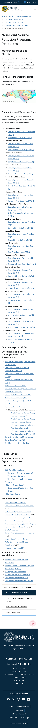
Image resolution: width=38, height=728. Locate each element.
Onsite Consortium (12, 530)
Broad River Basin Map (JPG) (19, 138)
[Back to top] (32, 623)
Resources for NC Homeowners (17, 407)
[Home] (13, 7)
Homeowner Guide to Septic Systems (19, 518)
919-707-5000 (19, 680)
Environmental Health (24, 16)
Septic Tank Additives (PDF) (15, 440)
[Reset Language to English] (25, 2)
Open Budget (25, 718)
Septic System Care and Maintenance (19, 437)
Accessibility (19, 710)
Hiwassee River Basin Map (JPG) (20, 201)
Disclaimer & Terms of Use (19, 714)
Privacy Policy (13, 718)
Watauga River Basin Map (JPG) (20, 315)
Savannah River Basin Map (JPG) (20, 288)
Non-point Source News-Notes (16, 527)
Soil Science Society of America (16, 578)
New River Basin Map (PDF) (18, 252)
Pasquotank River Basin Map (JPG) (21, 264)
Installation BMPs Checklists (15, 386)
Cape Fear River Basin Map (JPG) (20, 162)
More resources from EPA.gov (16, 548)
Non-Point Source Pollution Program (16, 25)
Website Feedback (23, 706)
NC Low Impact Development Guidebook (20, 389)
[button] (28, 8)
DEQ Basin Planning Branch (15, 470)
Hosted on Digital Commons (19, 723)
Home (3, 16)
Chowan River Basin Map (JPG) (19, 174)
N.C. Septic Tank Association (15, 571)
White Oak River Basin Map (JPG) (20, 327)
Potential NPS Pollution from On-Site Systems (19, 599)
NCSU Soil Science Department (16, 485)
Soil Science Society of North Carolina (19, 581)
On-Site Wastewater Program (13, 22)
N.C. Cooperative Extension (15, 476)
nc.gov (11, 706)
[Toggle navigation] (35, 8)
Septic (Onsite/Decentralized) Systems (19, 533)
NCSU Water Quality (12, 494)
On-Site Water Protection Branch (15, 19)
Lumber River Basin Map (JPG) (19, 228)
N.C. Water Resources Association (17, 574)
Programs (11, 16)
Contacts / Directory (13, 612)
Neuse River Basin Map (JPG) (19, 240)
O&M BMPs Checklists (13, 392)
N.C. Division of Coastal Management (19, 473)
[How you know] (18, 2)
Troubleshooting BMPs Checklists (17, 443)
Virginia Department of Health (16, 539)
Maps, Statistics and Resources (16, 593)
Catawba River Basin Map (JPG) (20, 150)
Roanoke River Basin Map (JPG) (20, 276)
